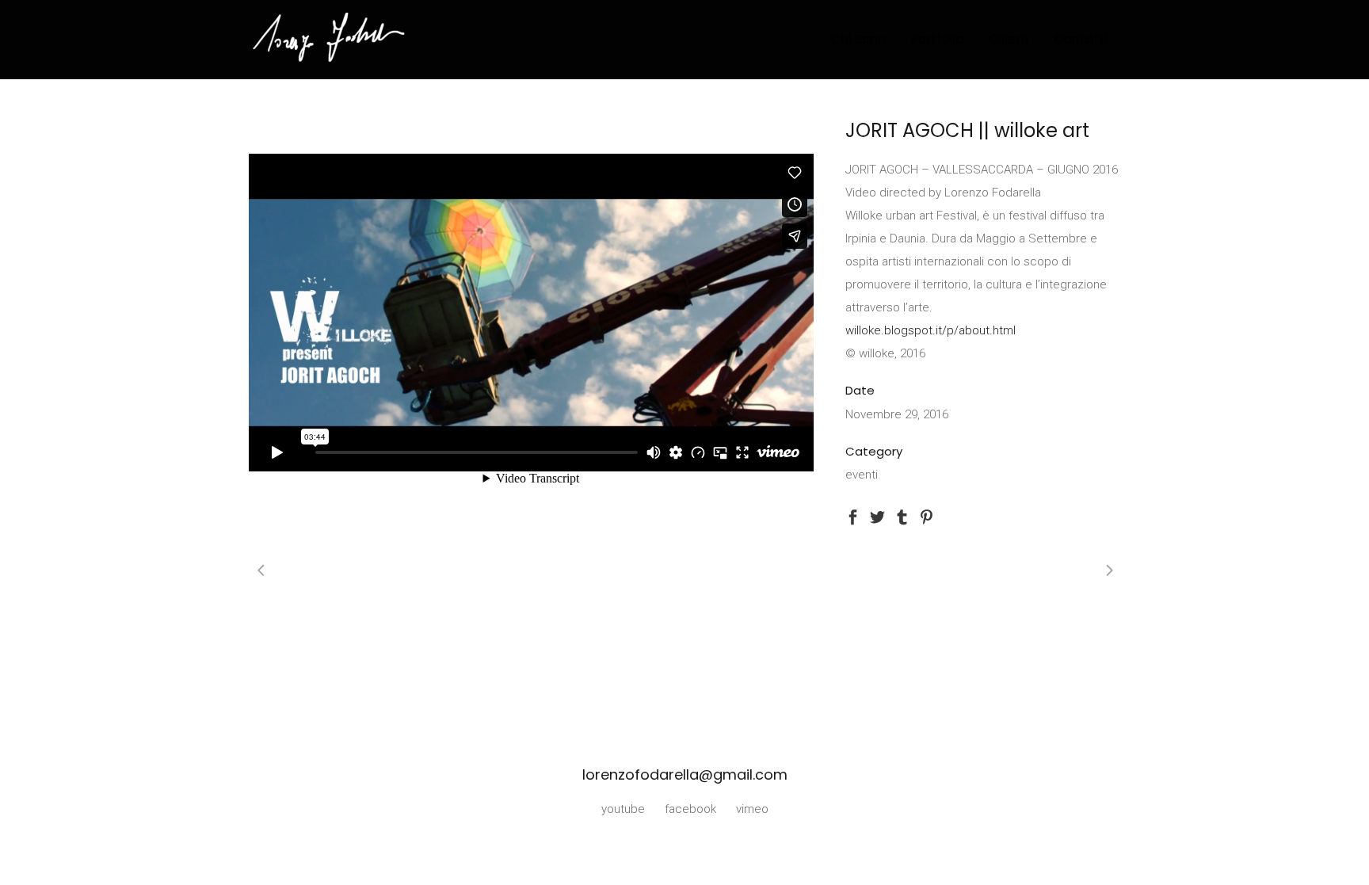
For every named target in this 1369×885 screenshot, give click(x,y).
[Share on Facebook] (852, 516)
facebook (690, 809)
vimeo (752, 809)
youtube (623, 809)
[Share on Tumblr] (901, 516)
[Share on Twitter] (877, 516)
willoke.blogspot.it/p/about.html (930, 330)
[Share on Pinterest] (926, 516)
